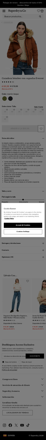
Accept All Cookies (23, 225)
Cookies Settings (23, 231)
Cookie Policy (9, 218)
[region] (23, 220)
